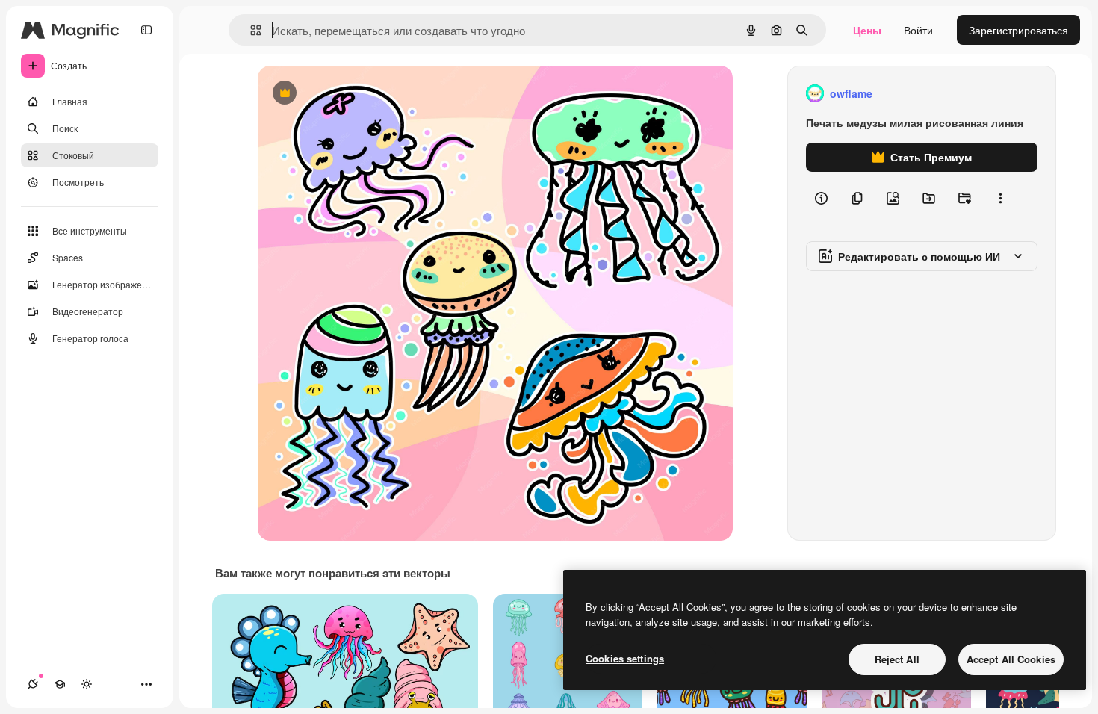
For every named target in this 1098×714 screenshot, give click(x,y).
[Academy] (60, 684)
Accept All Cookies (1011, 659)
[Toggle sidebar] (146, 30)
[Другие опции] (1000, 199)
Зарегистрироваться (1018, 29)
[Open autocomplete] (249, 30)
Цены (867, 29)
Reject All (897, 659)
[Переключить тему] (87, 684)
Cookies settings (625, 658)
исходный (357, 94)
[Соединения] (33, 684)
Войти (918, 29)
